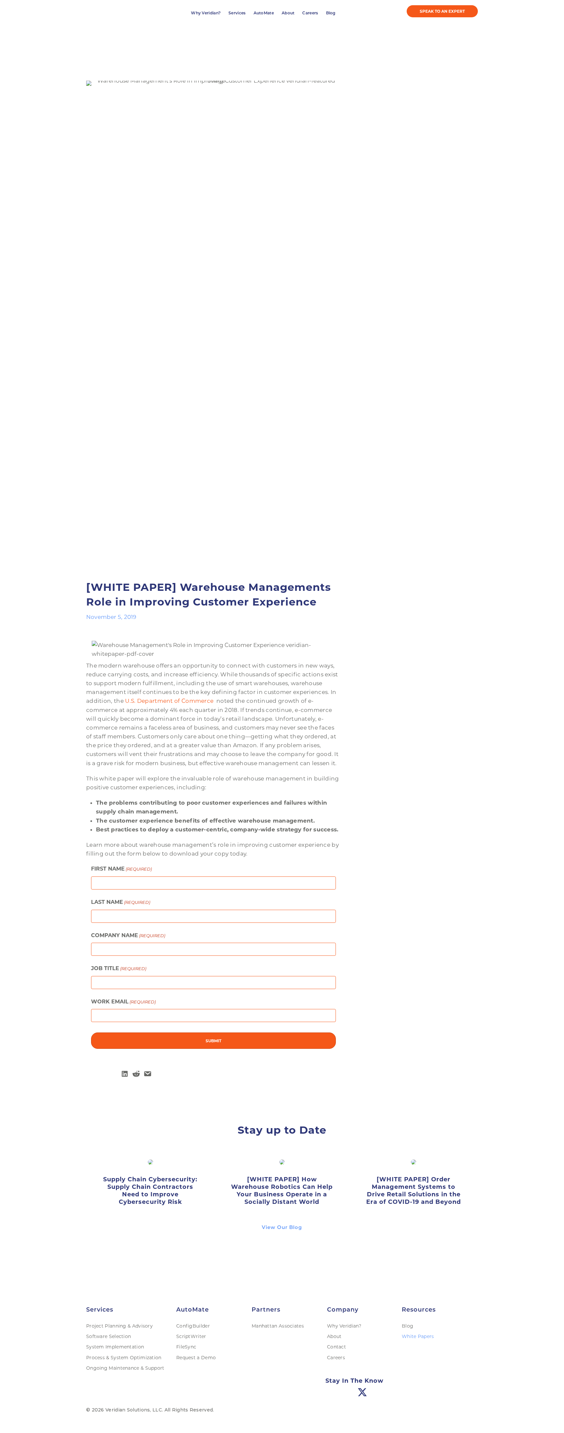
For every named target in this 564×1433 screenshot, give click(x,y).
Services (236, 248)
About (288, 248)
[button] (442, 247)
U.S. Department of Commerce (170, 1172)
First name (121, 1340)
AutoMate (264, 248)
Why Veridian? (206, 248)
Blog (331, 248)
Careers (310, 248)
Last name (120, 1373)
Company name (128, 1406)
